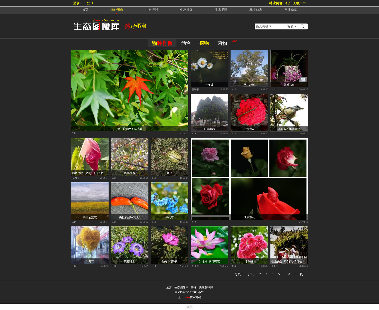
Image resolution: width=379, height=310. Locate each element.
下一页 (298, 273)
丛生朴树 (249, 84)
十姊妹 (249, 261)
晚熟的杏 (129, 172)
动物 (186, 43)
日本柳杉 (209, 128)
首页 (85, 9)
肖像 (162, 43)
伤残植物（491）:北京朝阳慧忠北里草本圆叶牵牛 (90, 172)
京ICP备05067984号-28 (189, 292)
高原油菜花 (90, 217)
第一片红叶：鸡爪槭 (129, 128)
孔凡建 (195, 266)
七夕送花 (249, 128)
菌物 (222, 43)
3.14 (74, 133)
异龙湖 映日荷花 (209, 261)
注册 (90, 3)
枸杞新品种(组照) (129, 217)
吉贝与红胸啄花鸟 (289, 128)
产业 (290, 9)
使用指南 (299, 3)
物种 (117, 9)
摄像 (186, 9)
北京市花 (249, 217)
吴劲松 (75, 177)
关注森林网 (206, 287)
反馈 (189, 306)
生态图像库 (181, 287)
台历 (287, 3)
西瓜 (169, 172)
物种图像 (135, 26)
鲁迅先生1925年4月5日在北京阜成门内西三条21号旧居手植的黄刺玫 (289, 261)
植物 (204, 43)
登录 (76, 3)
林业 (256, 9)
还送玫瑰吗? (169, 261)
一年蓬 (209, 84)
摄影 (151, 9)
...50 (287, 273)
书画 (221, 9)
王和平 (195, 89)
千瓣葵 (90, 261)
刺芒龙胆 (129, 261)
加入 (235, 40)
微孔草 (169, 217)
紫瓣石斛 (289, 84)
